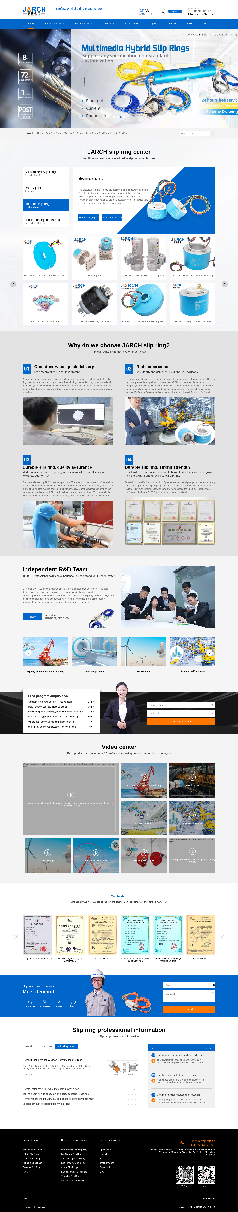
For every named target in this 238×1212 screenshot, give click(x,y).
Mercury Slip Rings (73, 133)
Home (31, 23)
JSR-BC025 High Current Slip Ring (192, 306)
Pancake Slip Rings (32, 1163)
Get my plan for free (181, 721)
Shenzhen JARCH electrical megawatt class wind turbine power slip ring (143, 279)
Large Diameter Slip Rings (74, 1172)
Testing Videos (107, 1163)
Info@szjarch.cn (199, 11)
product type (30, 1140)
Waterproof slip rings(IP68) (74, 1150)
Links (25, 1198)
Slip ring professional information (119, 1030)
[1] (119, 78)
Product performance (74, 1140)
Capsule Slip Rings (32, 1158)
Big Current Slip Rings (72, 1154)
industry (47, 1046)
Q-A (102, 1172)
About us (172, 23)
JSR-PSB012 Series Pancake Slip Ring (45, 259)
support (153, 23)
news (189, 23)
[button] (114, 117)
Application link (208, 1198)
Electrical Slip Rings (54, 23)
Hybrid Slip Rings (83, 23)
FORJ (25, 1172)
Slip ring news (66, 1046)
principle (104, 1154)
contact (206, 23)
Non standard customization (45, 306)
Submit (189, 1009)
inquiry (32, 617)
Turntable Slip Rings (71, 1176)
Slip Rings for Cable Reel (73, 1163)
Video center (119, 747)
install (103, 1158)
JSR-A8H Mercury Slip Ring (94, 306)
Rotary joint (94, 260)
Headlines (31, 1046)
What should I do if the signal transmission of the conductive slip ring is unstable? (55, 1060)
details (45, 274)
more (208, 1048)
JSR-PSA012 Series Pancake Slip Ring (143, 305)
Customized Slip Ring (93, 178)
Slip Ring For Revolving (73, 1180)
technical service (110, 1140)
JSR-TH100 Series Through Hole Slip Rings (192, 279)
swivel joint (108, 23)
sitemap (28, 1207)
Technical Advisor (112, 207)
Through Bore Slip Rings (49, 133)
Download (105, 1167)
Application (105, 1150)
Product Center (132, 23)
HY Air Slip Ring (120, 133)
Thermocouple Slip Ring (73, 1158)
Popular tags (39, 1207)
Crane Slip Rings (69, 1167)
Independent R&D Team (55, 569)
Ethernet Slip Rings (32, 1167)
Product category (89, 207)
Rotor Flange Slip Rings (97, 133)
